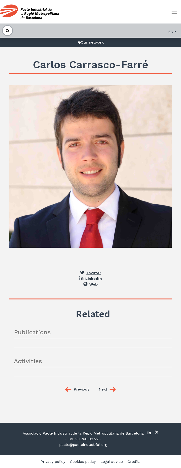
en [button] (170, 31)
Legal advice (111, 461)
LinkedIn (93, 278)
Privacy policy (53, 461)
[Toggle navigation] (174, 11)
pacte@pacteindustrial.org (83, 444)
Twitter (93, 273)
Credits (134, 461)
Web (93, 284)
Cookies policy (83, 461)
